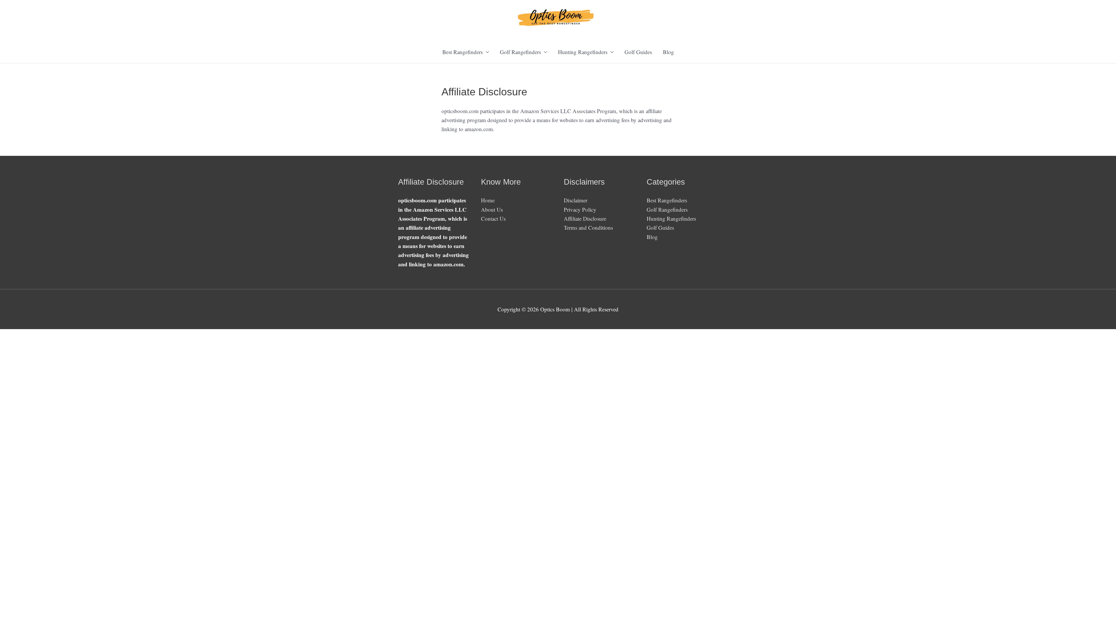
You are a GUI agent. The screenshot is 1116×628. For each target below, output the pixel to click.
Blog (668, 52)
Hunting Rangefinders (671, 218)
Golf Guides (638, 52)
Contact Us (493, 218)
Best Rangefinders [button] (462, 52)
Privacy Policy (580, 209)
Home (488, 200)
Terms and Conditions (588, 227)
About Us (492, 209)
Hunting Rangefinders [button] (582, 52)
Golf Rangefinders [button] (520, 52)
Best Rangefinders (667, 200)
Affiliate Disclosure (585, 218)
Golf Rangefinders (667, 209)
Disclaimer (575, 200)
